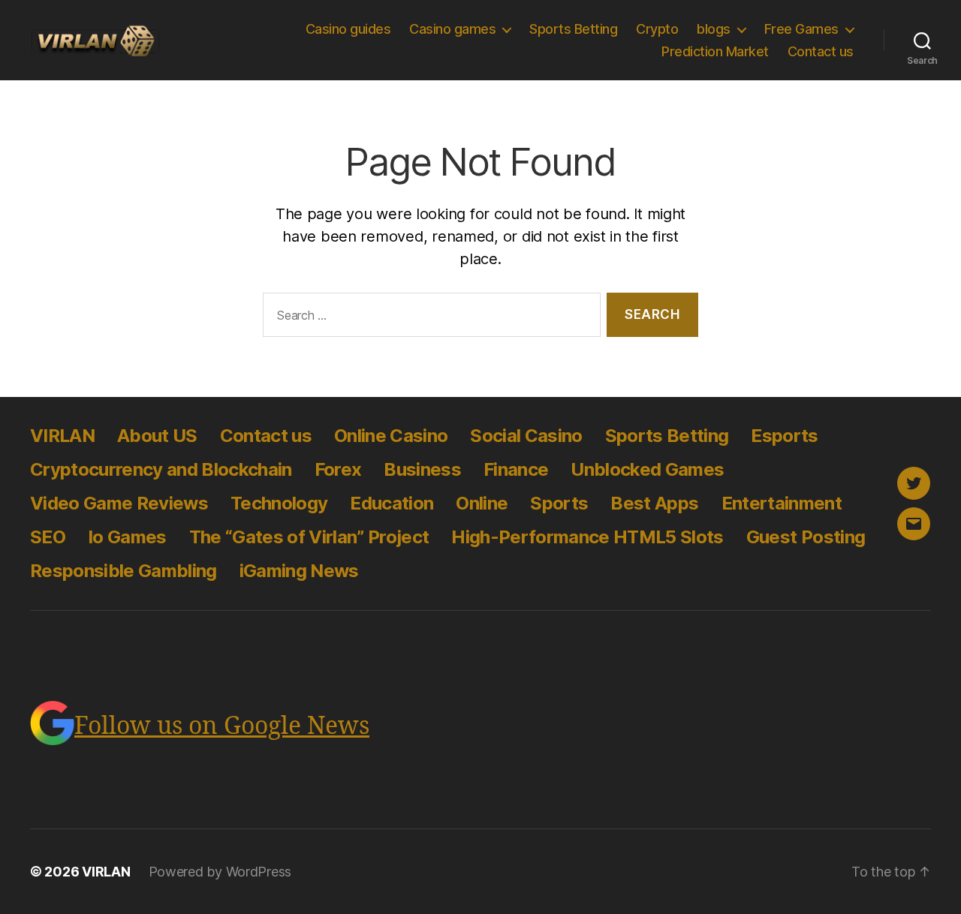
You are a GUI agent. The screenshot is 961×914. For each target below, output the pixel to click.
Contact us (821, 51)
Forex (338, 469)
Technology (278, 503)
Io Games (127, 537)
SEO (47, 537)
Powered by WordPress (220, 871)
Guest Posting (805, 537)
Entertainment (782, 503)
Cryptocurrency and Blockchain (161, 469)
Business (422, 469)
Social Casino (526, 435)
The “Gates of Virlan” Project (309, 537)
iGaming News (299, 571)
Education (391, 503)
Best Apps (654, 503)
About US (157, 435)
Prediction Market (715, 51)
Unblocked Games (647, 469)
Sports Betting (573, 29)
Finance (516, 469)
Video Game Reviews (119, 503)
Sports (559, 503)
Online (482, 503)
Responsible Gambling (123, 571)
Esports (784, 435)
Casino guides (348, 29)
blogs (714, 29)
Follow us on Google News (221, 726)
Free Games (801, 29)
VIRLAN (62, 435)
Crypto (657, 29)
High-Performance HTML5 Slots (587, 537)
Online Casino (390, 435)
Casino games (452, 29)
